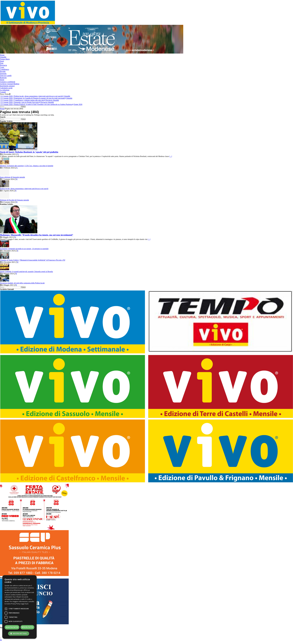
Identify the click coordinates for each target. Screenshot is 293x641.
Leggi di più (24, 604)
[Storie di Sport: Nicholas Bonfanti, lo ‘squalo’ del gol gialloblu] (18, 150)
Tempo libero (5, 59)
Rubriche (3, 78)
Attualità (3, 57)
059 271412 (89, 632)
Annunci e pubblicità (7, 82)
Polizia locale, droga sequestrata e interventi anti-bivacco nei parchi (24, 189)
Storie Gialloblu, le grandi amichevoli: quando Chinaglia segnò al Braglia (26, 272)
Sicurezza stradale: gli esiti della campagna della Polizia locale (22, 283)
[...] (170, 156)
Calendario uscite (6, 88)
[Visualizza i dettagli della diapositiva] (91, 53)
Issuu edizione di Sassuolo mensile (12, 177)
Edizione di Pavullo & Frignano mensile (14, 200)
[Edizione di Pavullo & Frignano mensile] (4, 198)
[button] (19, 633)
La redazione (4, 90)
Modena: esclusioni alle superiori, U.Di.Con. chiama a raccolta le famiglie (26, 166)
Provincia (3, 65)
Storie (2, 80)
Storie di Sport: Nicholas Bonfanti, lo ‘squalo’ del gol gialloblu (29, 152)
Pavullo (2, 71)
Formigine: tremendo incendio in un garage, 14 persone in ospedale (24, 249)
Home (2, 55)
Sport (2, 61)
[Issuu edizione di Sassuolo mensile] (4, 175)
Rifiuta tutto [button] (27, 627)
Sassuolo (3, 73)
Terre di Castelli (5, 76)
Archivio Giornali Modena (9, 84)
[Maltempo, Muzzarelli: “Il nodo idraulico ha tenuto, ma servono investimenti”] (18, 233)
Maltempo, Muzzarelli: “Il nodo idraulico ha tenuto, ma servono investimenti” (36, 235)
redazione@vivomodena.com (38, 634)
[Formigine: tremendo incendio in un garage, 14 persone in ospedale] (4, 247)
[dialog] (19, 607)
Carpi (2, 67)
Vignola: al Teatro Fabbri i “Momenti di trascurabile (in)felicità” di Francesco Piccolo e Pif (32, 260)
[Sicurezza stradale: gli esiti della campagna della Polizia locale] (4, 281)
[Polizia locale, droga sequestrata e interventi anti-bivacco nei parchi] (4, 187)
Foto (1, 63)
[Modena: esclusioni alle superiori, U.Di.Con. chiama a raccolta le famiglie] (4, 164)
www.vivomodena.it (58, 634)
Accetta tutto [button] (12, 627)
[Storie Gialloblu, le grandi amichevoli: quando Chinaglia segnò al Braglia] (4, 269)
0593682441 (102, 632)
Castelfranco (4, 69)
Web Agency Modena (274, 634)
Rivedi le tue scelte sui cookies (254, 634)
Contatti (3, 92)
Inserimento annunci (7, 86)
